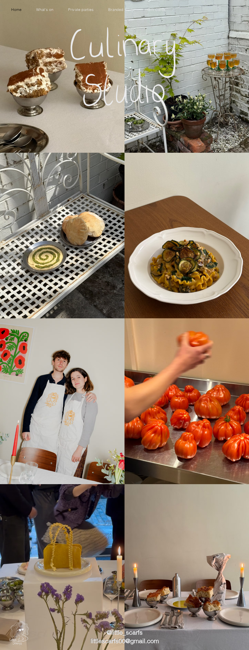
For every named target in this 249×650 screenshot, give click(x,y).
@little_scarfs (124, 632)
